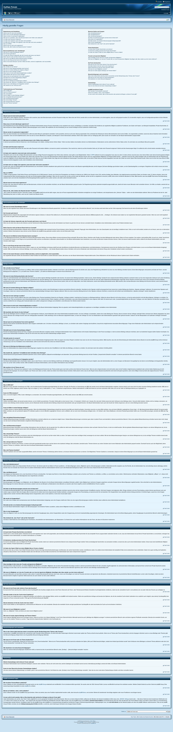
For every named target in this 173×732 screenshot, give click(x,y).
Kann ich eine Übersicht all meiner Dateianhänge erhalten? (102, 85)
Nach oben (167, 121)
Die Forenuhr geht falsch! (9, 53)
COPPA (93, 155)
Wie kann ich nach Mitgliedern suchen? (97, 69)
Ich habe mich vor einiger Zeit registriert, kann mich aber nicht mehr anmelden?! (22, 42)
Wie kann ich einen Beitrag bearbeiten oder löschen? (16, 68)
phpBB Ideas (82, 692)
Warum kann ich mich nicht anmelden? (12, 33)
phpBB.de (27, 686)
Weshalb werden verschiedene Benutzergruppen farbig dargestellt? (104, 40)
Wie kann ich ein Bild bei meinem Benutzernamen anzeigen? (17, 58)
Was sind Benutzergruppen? (95, 36)
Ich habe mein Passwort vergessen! (12, 39)
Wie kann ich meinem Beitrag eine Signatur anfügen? (16, 69)
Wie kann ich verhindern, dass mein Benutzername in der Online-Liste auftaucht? (23, 37)
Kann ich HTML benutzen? (9, 92)
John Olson (92, 721)
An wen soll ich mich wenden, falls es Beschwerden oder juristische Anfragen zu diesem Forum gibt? (112, 94)
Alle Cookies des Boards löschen (145, 716)
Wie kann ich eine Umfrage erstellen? (12, 71)
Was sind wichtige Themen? (10, 99)
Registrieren (167, 1)
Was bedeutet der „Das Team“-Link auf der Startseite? (101, 43)
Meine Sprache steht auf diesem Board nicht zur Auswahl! (17, 56)
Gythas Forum (10, 7)
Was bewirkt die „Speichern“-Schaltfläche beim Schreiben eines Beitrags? (21, 82)
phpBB (81, 722)
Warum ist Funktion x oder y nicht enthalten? (99, 92)
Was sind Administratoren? (94, 33)
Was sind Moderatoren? (94, 34)
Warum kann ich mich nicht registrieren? (13, 45)
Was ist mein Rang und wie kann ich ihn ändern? (15, 60)
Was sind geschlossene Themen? (11, 101)
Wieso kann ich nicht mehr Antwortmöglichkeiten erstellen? (17, 73)
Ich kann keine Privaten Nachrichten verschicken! (100, 49)
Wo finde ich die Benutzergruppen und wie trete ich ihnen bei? (103, 37)
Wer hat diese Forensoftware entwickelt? (98, 91)
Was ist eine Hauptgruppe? (94, 42)
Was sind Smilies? (7, 93)
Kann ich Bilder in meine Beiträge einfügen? (13, 95)
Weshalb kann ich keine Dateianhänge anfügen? (15, 77)
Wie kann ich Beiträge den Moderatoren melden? (15, 80)
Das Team (133, 716)
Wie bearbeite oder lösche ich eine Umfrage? (14, 74)
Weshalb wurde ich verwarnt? (10, 79)
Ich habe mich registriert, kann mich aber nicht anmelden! (17, 40)
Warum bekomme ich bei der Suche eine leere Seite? (101, 67)
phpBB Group (42, 684)
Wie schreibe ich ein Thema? (10, 66)
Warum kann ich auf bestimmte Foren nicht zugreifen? (16, 76)
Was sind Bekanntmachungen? (11, 98)
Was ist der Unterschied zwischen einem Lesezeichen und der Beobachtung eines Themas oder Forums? (114, 76)
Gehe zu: (123, 711)
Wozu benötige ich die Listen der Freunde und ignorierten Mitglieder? (104, 57)
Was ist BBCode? (7, 90)
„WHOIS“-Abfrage (124, 699)
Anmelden (159, 1)
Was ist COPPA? (7, 43)
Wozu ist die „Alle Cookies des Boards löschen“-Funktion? (17, 47)
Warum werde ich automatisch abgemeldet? (14, 36)
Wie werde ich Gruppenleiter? (95, 39)
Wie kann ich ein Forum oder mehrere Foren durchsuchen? (102, 64)
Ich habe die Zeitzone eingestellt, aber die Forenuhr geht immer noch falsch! (21, 55)
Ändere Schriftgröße (167, 20)
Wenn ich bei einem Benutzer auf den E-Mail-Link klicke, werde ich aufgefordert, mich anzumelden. (27, 61)
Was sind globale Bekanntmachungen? (12, 96)
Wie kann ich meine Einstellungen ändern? (13, 52)
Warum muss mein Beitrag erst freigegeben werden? (16, 83)
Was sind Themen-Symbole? (10, 103)
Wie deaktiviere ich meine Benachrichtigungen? (99, 79)
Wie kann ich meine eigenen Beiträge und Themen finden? (102, 70)
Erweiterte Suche (165, 9)
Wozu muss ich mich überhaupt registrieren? (14, 34)
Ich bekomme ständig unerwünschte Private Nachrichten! (102, 50)
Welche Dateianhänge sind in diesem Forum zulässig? (101, 84)
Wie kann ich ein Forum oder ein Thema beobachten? (101, 77)
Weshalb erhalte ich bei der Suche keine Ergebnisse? (101, 66)
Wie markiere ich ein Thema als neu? (12, 85)
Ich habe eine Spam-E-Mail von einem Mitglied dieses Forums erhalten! (105, 52)
